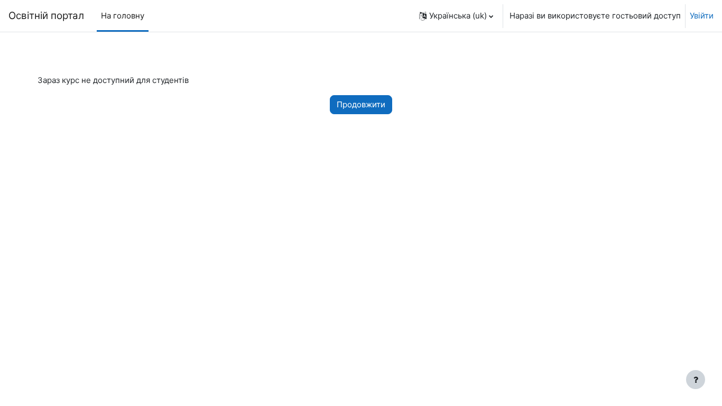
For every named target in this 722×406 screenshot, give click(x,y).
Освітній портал (46, 16)
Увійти (702, 16)
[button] (456, 16)
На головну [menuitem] (122, 16)
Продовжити (361, 104)
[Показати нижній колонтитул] (695, 379)
